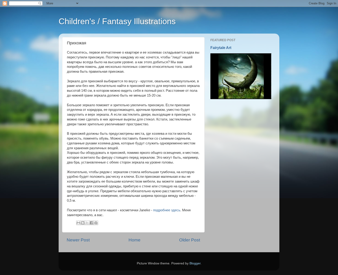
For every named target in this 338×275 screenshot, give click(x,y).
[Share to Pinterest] (96, 223)
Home (134, 240)
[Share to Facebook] (91, 223)
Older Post (189, 240)
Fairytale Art (220, 48)
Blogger (195, 263)
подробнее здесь (166, 210)
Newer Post (78, 240)
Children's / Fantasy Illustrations (117, 21)
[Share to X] (87, 223)
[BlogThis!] (82, 223)
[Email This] (78, 223)
